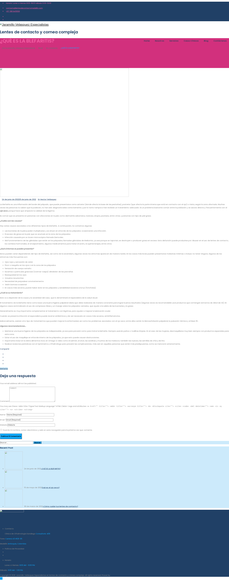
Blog (206, 40)
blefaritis (4, 368)
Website (4, 425)
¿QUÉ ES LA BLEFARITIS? (51, 468)
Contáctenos (220, 40)
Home (147, 40)
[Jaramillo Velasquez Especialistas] (114, 24)
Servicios (173, 40)
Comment (4, 401)
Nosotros (159, 40)
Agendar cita (10, 552)
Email (2, 420)
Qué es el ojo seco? (51, 487)
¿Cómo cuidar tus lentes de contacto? (60, 506)
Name (2, 414)
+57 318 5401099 (13, 11)
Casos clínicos (191, 40)
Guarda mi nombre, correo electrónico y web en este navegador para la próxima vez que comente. (47, 430)
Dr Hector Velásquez (47, 199)
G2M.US (114, 575)
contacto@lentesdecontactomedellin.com (24, 8)
